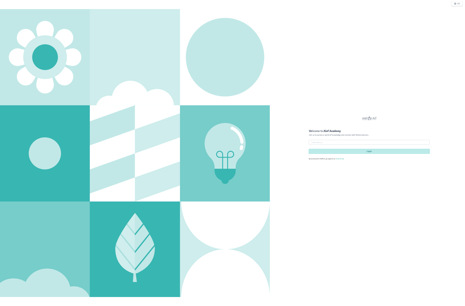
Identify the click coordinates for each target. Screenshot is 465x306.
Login (369, 151)
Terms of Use (340, 159)
